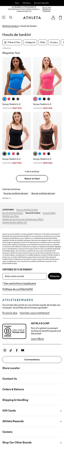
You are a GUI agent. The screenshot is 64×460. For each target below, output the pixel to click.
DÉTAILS (59, 9)
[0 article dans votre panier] (60, 17)
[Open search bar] (10, 17)
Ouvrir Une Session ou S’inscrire (46, 9)
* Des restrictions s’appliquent (19, 283)
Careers (7, 432)
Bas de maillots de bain (43, 193)
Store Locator (11, 368)
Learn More (37, 338)
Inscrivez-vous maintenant (34, 313)
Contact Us (9, 378)
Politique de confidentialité (17, 289)
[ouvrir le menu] (3, 17)
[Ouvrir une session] (53, 17)
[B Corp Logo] (14, 331)
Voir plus (5, 198)
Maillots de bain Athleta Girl (14, 222)
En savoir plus (9, 313)
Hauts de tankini (32, 213)
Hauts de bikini (49, 213)
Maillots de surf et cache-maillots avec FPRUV (22, 219)
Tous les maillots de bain (16, 193)
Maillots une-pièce (10, 216)
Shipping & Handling (15, 400)
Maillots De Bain (10, 26)
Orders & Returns (13, 389)
